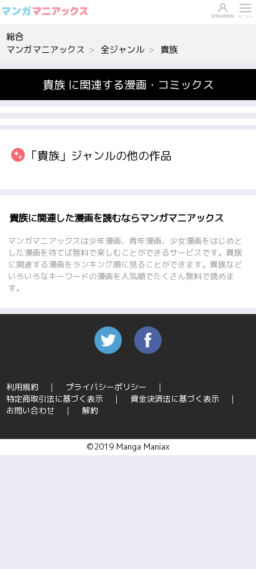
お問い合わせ (30, 410)
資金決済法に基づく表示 (174, 398)
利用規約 (22, 386)
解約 (90, 410)
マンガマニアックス (45, 50)
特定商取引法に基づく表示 (54, 398)
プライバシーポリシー (106, 386)
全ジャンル (122, 50)
